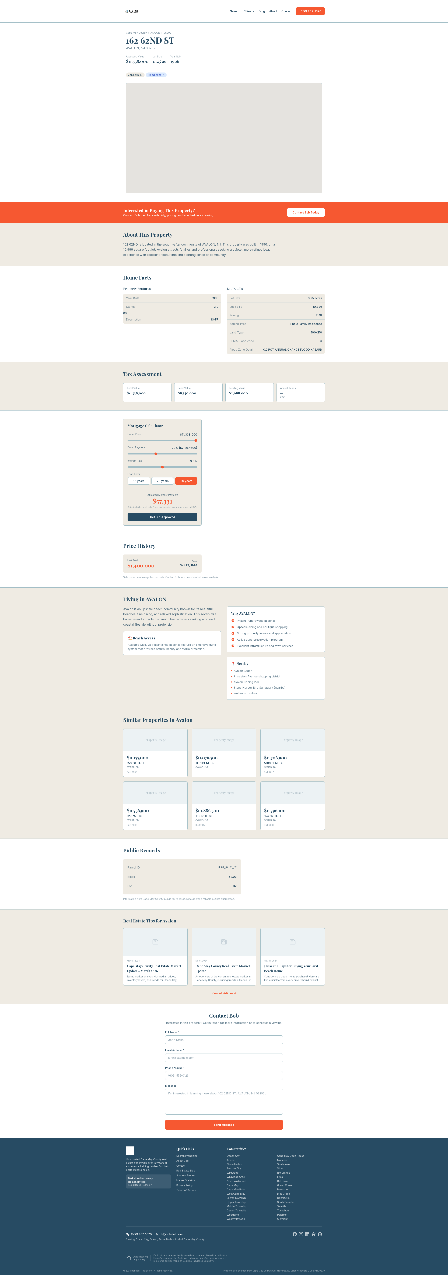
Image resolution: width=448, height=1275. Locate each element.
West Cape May (236, 1193)
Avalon (230, 1160)
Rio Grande (283, 1172)
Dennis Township (237, 1210)
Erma (280, 1176)
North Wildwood (236, 1181)
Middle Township (237, 1206)
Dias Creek (283, 1193)
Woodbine (233, 1214)
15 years (138, 481)
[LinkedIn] (307, 1234)
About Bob (182, 1160)
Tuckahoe (283, 1210)
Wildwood (233, 1172)
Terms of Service (186, 1190)
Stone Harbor (234, 1164)
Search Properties (186, 1155)
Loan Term (134, 474)
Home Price (134, 434)
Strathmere (283, 1164)
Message (171, 1085)
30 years (186, 481)
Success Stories (185, 1175)
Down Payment (136, 447)
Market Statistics (185, 1180)
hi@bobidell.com (172, 1234)
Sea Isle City (234, 1168)
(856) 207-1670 (310, 11)
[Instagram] (301, 1234)
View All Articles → (224, 993)
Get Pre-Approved (162, 517)
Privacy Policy (184, 1185)
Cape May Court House (290, 1155)
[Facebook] (295, 1234)
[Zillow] (314, 1234)
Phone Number (174, 1067)
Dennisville (283, 1197)
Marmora (282, 1160)
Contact (286, 11)
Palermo (282, 1214)
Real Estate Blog (185, 1170)
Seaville (281, 1206)
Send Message (224, 1124)
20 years (163, 481)
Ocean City (233, 1155)
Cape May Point (236, 1189)
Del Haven (283, 1181)
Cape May (233, 1185)
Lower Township (236, 1197)
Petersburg (283, 1189)
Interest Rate (135, 460)
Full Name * (172, 1032)
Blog (262, 11)
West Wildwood (236, 1218)
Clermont (282, 1218)
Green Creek (284, 1185)
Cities (247, 11)
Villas (280, 1168)
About (273, 11)
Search (234, 11)
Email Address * (174, 1050)
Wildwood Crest (236, 1176)
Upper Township (236, 1202)
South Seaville (285, 1202)
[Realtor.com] (320, 1234)
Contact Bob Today (306, 212)
